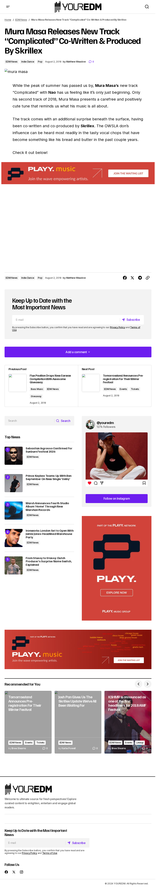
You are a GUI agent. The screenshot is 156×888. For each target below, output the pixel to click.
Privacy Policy (117, 327)
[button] (8, 7)
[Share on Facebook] (125, 278)
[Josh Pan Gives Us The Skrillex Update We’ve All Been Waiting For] (78, 722)
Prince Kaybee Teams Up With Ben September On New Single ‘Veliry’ (49, 477)
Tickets (135, 389)
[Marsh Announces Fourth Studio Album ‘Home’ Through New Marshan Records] (14, 511)
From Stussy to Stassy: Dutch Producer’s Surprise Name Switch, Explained (49, 561)
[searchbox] (29, 420)
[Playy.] (78, 649)
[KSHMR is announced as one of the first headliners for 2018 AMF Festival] (127, 722)
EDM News (21, 19)
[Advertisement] (116, 568)
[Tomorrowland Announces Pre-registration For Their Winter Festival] (28, 722)
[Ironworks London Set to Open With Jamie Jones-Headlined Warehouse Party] (14, 538)
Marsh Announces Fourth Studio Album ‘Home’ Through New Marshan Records (47, 507)
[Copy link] (147, 278)
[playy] (78, 173)
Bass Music (37, 389)
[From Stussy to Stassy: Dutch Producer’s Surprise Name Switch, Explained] (14, 565)
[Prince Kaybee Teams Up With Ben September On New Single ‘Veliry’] (14, 483)
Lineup (140, 742)
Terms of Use (49, 853)
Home (8, 19)
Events (123, 389)
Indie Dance (27, 61)
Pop (40, 61)
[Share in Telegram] (140, 278)
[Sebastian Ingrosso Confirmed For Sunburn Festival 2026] (14, 456)
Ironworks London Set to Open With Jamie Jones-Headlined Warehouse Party (49, 534)
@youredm (105, 422)
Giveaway (36, 396)
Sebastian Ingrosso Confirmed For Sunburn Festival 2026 (49, 450)
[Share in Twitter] (132, 278)
